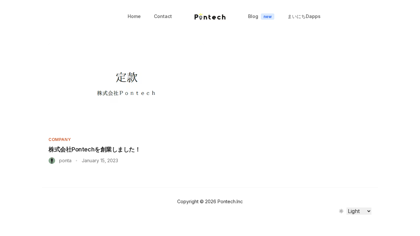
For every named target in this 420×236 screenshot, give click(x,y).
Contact (163, 16)
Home (134, 16)
